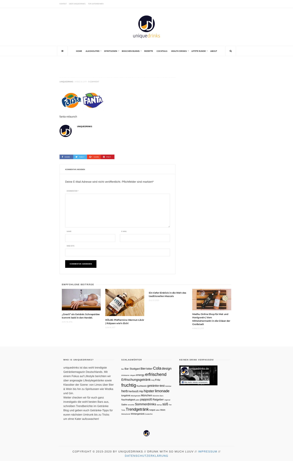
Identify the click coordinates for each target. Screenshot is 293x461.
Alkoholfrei (92, 51)
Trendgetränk (137, 409)
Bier (143, 368)
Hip (141, 391)
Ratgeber (158, 399)
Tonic (123, 410)
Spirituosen (110, 51)
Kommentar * (72, 191)
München (146, 395)
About (213, 51)
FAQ (152, 380)
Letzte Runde (198, 51)
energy (140, 374)
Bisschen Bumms (131, 51)
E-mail (124, 231)
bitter (149, 368)
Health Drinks (179, 51)
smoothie (131, 405)
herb (124, 391)
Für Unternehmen (95, 4)
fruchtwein (142, 386)
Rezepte (148, 51)
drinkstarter (125, 375)
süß (165, 404)
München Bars (158, 396)
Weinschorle (125, 414)
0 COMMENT (93, 82)
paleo (138, 400)
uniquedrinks (66, 82)
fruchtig (128, 385)
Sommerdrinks (145, 404)
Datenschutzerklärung (146, 455)
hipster (149, 391)
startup (159, 405)
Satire (124, 404)
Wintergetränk (138, 414)
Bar (122, 369)
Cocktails (162, 51)
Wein (162, 410)
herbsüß (133, 391)
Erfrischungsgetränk (136, 379)
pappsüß (146, 399)
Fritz (157, 379)
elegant (133, 375)
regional (167, 400)
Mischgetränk (135, 396)
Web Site (70, 246)
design (167, 368)
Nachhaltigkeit (128, 399)
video (158, 410)
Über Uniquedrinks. (77, 4)
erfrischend (155, 374)
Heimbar (168, 386)
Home (79, 51)
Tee (170, 405)
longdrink (125, 395)
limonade (162, 391)
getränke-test (156, 385)
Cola (157, 368)
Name (69, 231)
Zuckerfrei (148, 414)
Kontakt (63, 4)
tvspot (152, 410)
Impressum (207, 451)
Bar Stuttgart (132, 368)
